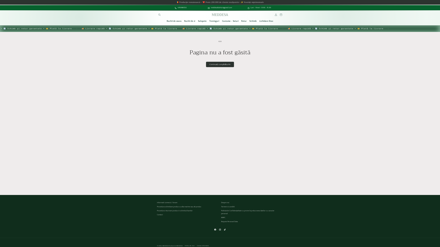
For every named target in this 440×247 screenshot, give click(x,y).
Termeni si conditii (228, 207)
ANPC (223, 218)
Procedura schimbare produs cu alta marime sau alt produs (179, 207)
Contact (160, 215)
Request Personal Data (229, 222)
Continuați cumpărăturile (220, 64)
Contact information (203, 245)
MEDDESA (165, 246)
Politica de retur (190, 245)
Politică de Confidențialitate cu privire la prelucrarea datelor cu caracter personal (247, 212)
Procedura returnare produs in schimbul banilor (175, 211)
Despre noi (225, 203)
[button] (159, 14)
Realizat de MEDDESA (176, 246)
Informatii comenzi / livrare (167, 203)
